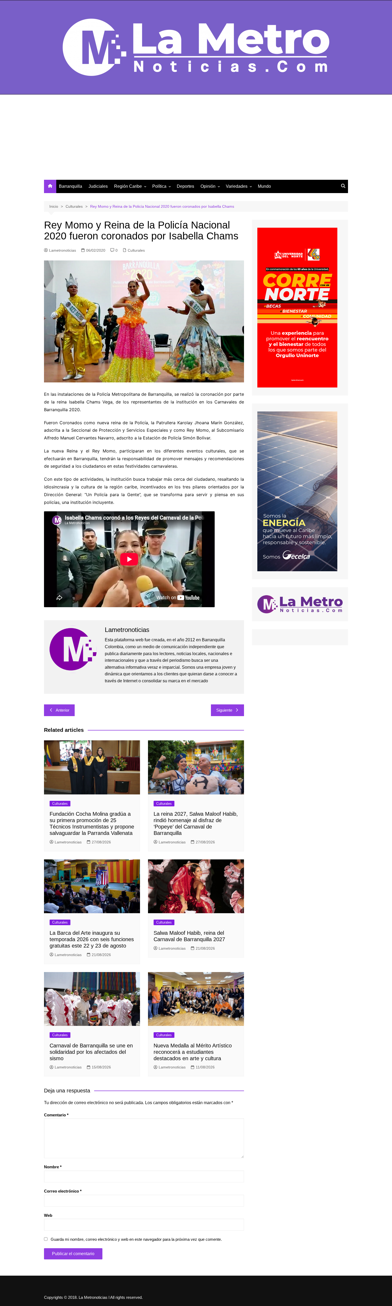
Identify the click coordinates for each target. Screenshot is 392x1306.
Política (159, 186)
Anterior (62, 710)
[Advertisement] (196, 140)
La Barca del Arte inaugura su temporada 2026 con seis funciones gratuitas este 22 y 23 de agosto (92, 939)
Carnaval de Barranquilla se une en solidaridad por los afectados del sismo (91, 1052)
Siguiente (224, 710)
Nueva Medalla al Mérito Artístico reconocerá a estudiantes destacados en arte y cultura (193, 1052)
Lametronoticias (62, 250)
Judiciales (98, 186)
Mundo (264, 186)
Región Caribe (128, 186)
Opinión (208, 186)
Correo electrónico (63, 1191)
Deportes (185, 186)
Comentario (56, 1115)
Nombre (53, 1167)
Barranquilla (70, 186)
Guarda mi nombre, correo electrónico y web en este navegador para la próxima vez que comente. (136, 1239)
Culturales (136, 250)
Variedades (236, 186)
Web (48, 1215)
